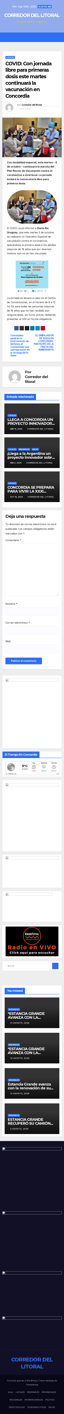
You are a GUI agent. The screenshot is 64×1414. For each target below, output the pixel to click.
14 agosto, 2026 (20, 1058)
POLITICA (50, 1399)
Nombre (11, 603)
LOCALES (10, 57)
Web (8, 641)
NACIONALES (16, 1399)
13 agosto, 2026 (20, 1093)
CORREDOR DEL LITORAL (31, 15)
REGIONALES (24, 449)
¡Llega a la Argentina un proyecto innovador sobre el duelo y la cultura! (30, 457)
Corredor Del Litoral (40, 429)
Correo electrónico (17, 622)
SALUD (35, 449)
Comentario (13, 540)
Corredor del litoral (32, 104)
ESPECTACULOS (17, 1407)
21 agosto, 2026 (20, 1023)
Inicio (10, 1392)
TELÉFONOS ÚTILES (36, 1407)
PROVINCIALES (49, 1392)
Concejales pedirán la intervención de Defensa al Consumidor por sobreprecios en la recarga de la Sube (20, 345)
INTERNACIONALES (34, 1399)
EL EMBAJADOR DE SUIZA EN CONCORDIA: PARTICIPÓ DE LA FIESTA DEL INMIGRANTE (44, 342)
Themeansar (32, 1384)
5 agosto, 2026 (19, 1129)
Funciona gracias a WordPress (22, 1380)
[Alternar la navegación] (34, 37)
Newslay (50, 1380)
